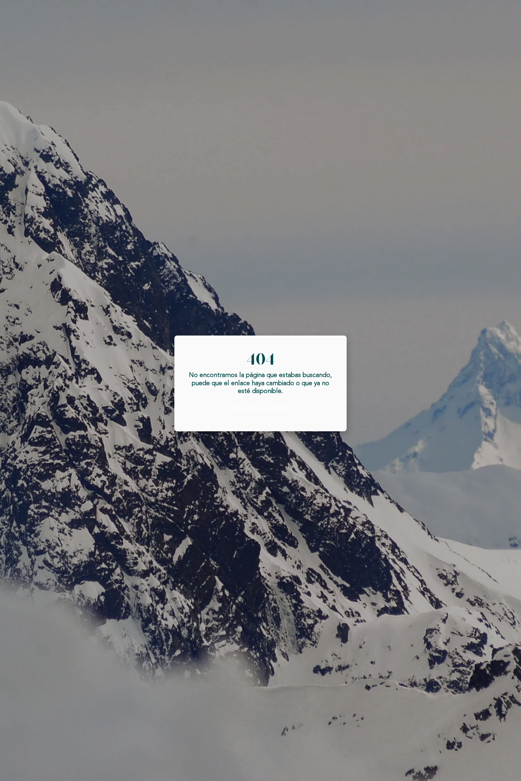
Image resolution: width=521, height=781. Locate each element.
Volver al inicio (260, 409)
